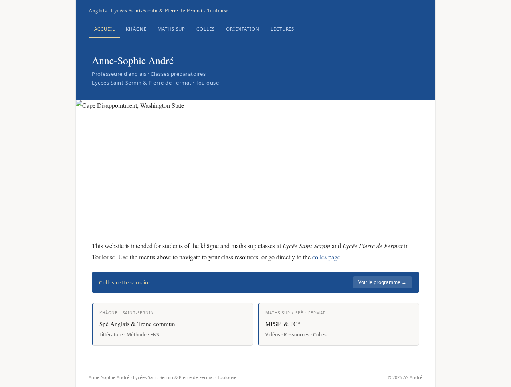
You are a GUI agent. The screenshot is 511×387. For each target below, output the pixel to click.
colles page (326, 257)
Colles (205, 29)
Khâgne (136, 29)
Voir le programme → (382, 282)
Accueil (104, 29)
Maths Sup (171, 29)
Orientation (242, 29)
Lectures (282, 29)
